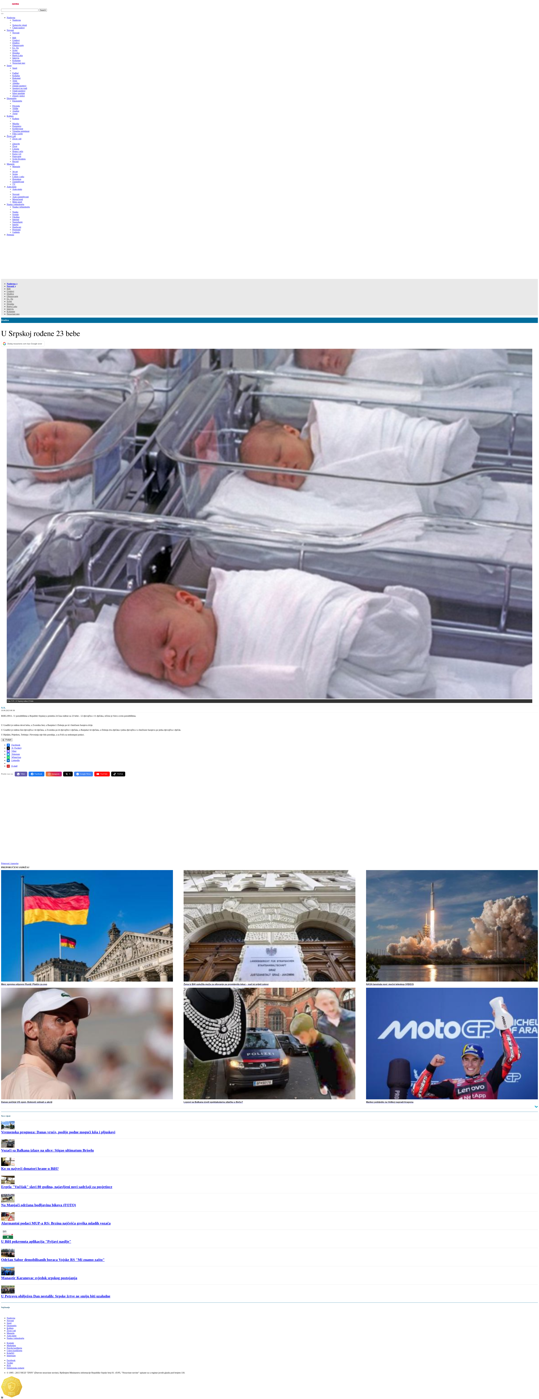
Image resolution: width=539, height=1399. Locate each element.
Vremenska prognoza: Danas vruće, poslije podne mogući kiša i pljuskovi (58, 1132)
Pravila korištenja (14, 1348)
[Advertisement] (269, 258)
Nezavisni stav (13, 314)
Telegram (15, 754)
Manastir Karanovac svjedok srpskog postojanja (39, 1278)
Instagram (56, 774)
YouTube (104, 774)
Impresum (11, 1355)
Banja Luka (12, 306)
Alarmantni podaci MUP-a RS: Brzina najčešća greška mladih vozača (56, 1223)
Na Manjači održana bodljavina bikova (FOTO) (38, 1205)
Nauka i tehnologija (15, 204)
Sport (9, 65)
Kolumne (11, 311)
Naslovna (11, 17)
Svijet (9, 301)
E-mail (14, 766)
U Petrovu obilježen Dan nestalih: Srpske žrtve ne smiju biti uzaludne (55, 1296)
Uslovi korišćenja (14, 1350)
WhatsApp (16, 757)
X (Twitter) (16, 748)
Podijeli (8, 740)
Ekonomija (11, 98)
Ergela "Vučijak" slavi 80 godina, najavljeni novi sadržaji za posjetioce (56, 1187)
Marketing (11, 1345)
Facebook (15, 745)
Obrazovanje (12, 296)
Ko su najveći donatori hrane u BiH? (30, 1169)
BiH (9, 289)
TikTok (120, 774)
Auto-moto (11, 187)
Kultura (10, 116)
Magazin (10, 164)
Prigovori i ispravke (10, 863)
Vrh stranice (9, 1313)
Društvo (10, 294)
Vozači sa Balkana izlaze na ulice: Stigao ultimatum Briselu (47, 1150)
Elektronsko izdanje (15, 1368)
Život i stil (11, 136)
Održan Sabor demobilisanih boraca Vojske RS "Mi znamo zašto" (53, 1260)
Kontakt (10, 1343)
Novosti (10, 30)
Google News (85, 774)
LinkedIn (15, 760)
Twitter (10, 1363)
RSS (9, 1365)
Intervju (10, 309)
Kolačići (10, 1353)
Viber (13, 751)
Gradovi (10, 291)
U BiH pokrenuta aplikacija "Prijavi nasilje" (36, 1241)
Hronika (10, 304)
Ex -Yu (10, 299)
